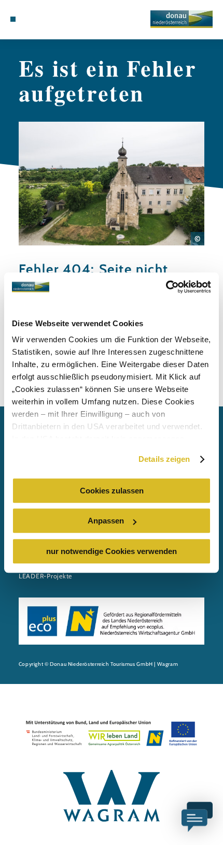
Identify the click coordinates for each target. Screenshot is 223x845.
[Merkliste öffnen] (45, 19)
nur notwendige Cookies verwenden (111, 551)
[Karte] (37, 19)
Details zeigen (164, 459)
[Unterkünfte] (29, 19)
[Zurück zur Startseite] (181, 19)
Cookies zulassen (112, 490)
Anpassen (106, 520)
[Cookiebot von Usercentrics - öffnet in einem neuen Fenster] (165, 287)
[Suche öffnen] (53, 19)
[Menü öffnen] (13, 19)
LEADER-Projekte (45, 576)
